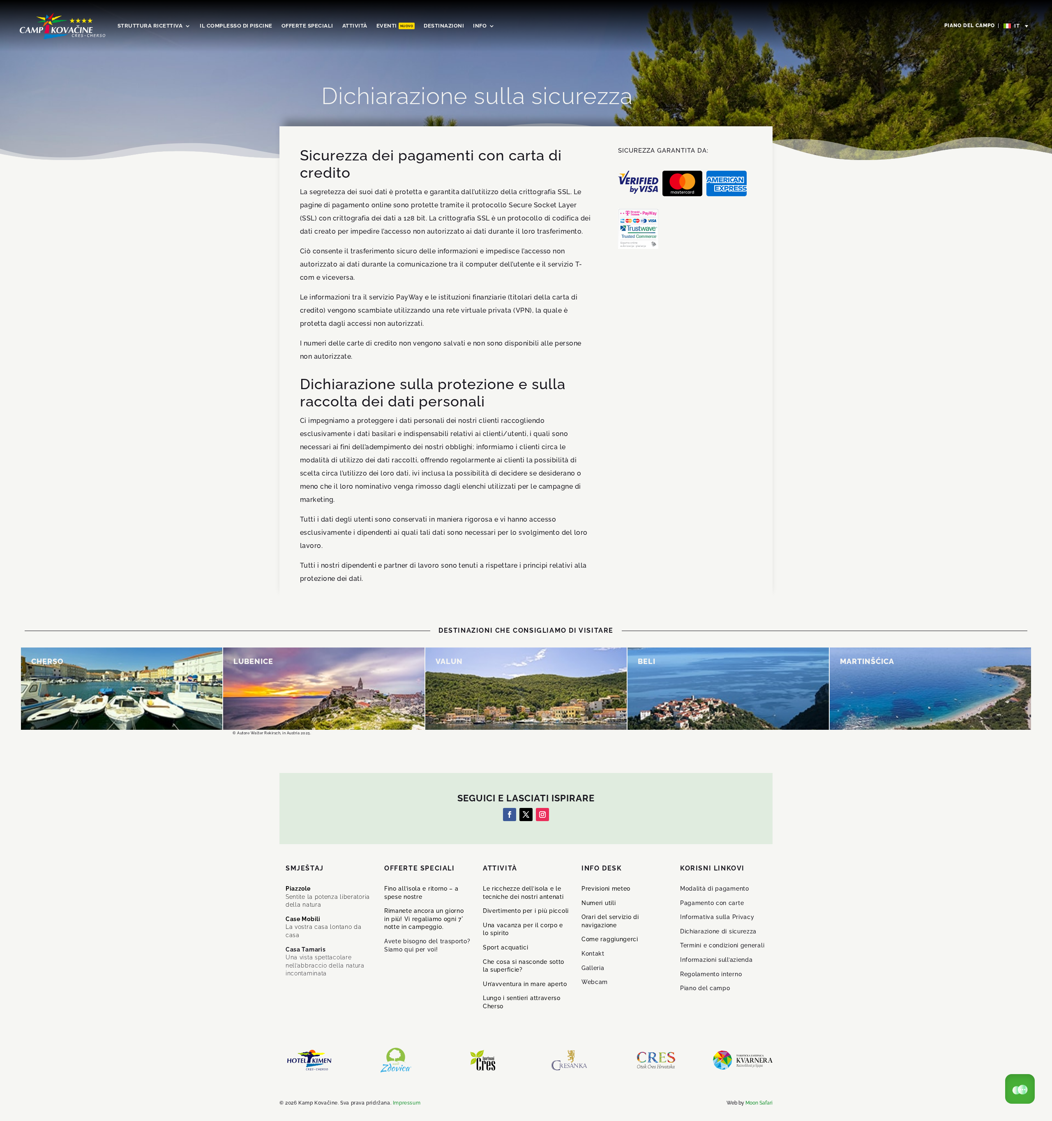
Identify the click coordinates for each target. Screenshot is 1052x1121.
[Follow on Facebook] (509, 814)
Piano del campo (969, 25)
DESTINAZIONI (444, 26)
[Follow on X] (526, 814)
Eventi (394, 26)
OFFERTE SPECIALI (307, 26)
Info (480, 26)
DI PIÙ (49, 694)
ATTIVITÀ (354, 26)
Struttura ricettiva (150, 26)
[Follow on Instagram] (542, 814)
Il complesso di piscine (236, 26)
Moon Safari (759, 1103)
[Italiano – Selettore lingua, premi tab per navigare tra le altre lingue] (1016, 26)
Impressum (406, 1103)
